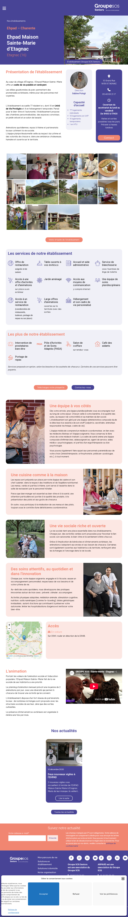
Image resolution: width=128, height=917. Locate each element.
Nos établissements (16, 21)
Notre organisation (47, 872)
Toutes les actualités (64, 812)
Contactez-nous (83, 387)
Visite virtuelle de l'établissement (64, 239)
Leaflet (10, 656)
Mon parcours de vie (47, 857)
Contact (109, 137)
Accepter (43, 894)
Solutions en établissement (45, 863)
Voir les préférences (109, 894)
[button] (123, 878)
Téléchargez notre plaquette (50, 387)
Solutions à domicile (48, 868)
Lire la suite (64, 798)
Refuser (76, 894)
